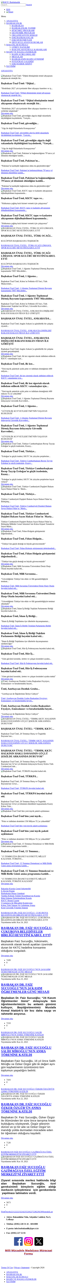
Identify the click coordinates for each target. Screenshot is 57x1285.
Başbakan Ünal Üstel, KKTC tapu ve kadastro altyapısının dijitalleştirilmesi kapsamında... (25, 209)
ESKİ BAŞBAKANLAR (22, 37)
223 (18, 1212)
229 (38, 1212)
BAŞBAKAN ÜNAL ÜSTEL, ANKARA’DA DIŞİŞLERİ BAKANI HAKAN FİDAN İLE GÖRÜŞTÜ (26, 331)
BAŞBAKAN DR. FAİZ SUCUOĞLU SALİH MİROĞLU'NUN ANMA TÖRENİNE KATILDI (26, 1051)
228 (34, 1212)
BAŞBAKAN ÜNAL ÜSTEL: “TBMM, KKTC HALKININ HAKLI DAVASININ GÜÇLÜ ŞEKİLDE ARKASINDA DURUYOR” (27, 743)
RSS (8, 9)
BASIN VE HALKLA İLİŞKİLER (21, 52)
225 (25, 1212)
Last (51, 1212)
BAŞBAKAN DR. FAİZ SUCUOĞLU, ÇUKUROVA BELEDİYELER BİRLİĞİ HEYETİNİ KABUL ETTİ (26, 931)
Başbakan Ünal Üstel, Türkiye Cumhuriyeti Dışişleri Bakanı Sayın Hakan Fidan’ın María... (26, 507)
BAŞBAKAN (18, 26)
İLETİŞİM (10, 66)
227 (31, 1212)
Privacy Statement (21, 1267)
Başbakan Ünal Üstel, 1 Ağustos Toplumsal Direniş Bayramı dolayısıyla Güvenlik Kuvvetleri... (26, 419)
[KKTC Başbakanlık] (10, 2)
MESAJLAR (17, 57)
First (3, 1212)
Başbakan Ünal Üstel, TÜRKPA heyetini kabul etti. (22, 788)
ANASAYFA (12, 21)
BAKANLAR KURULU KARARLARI (29, 49)
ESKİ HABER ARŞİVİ (22, 64)
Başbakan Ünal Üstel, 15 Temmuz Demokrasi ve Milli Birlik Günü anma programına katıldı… (26, 864)
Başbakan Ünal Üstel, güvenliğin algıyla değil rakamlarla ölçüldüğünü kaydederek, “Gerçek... (25, 134)
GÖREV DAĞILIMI (21, 47)
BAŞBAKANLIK (14, 23)
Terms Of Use (7, 1267)
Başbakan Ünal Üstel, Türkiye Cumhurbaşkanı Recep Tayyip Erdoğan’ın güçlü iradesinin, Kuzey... (26, 462)
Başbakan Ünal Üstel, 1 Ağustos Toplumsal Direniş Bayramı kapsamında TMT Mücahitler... (26, 289)
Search (29, 5)
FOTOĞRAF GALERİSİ (23, 61)
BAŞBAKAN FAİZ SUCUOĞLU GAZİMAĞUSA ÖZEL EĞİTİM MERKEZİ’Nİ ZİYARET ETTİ (23, 1170)
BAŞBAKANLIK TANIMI (23, 28)
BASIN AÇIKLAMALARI (23, 54)
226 (28, 1212)
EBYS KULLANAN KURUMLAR (27, 42)
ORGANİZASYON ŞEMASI (24, 35)
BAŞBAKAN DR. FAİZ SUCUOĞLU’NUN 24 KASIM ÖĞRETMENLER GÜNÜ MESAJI (25, 988)
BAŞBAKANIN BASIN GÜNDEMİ (28, 59)
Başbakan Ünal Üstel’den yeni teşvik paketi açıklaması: (24, 826)
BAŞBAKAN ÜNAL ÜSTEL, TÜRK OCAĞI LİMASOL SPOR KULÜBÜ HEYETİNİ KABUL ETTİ (26, 246)
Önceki (8, 1212)
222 (15, 1212)
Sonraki (46, 1212)
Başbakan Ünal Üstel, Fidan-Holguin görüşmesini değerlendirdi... (28, 548)
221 (12, 1212)
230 (41, 1212)
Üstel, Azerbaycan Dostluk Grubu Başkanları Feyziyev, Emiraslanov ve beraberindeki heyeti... (24, 699)
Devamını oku (7, 113)
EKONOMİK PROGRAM (23, 33)
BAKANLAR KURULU (17, 45)
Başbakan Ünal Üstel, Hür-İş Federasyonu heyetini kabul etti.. (27, 663)
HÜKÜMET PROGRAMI (23, 30)
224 (22, 1212)
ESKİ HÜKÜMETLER (22, 40)
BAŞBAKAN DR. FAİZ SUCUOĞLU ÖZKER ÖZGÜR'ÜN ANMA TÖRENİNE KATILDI (26, 1108)
